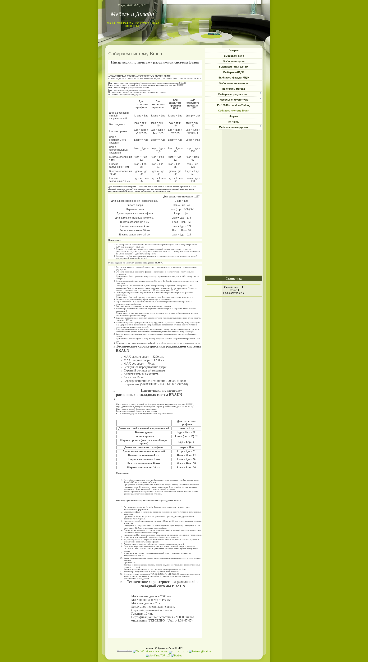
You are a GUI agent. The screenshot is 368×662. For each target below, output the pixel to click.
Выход (155, 22)
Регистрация (142, 22)
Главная (110, 22)
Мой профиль (125, 22)
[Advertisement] (233, 155)
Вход (129, 25)
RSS (137, 25)
